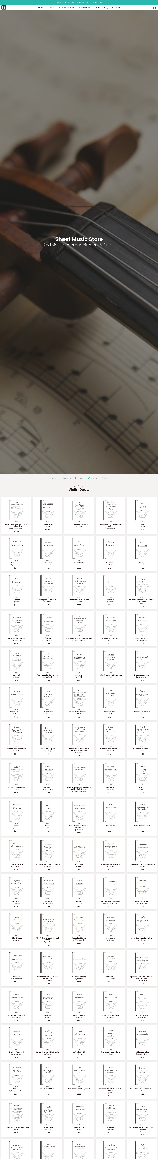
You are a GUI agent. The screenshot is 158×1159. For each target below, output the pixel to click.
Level (106, 478)
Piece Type (94, 478)
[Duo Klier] (3, 8)
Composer (80, 478)
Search (53, 478)
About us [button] (42, 7)
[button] (154, 7)
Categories (66, 478)
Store (52, 7)
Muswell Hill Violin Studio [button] (89, 7)
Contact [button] (116, 7)
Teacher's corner (67, 7)
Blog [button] (106, 7)
